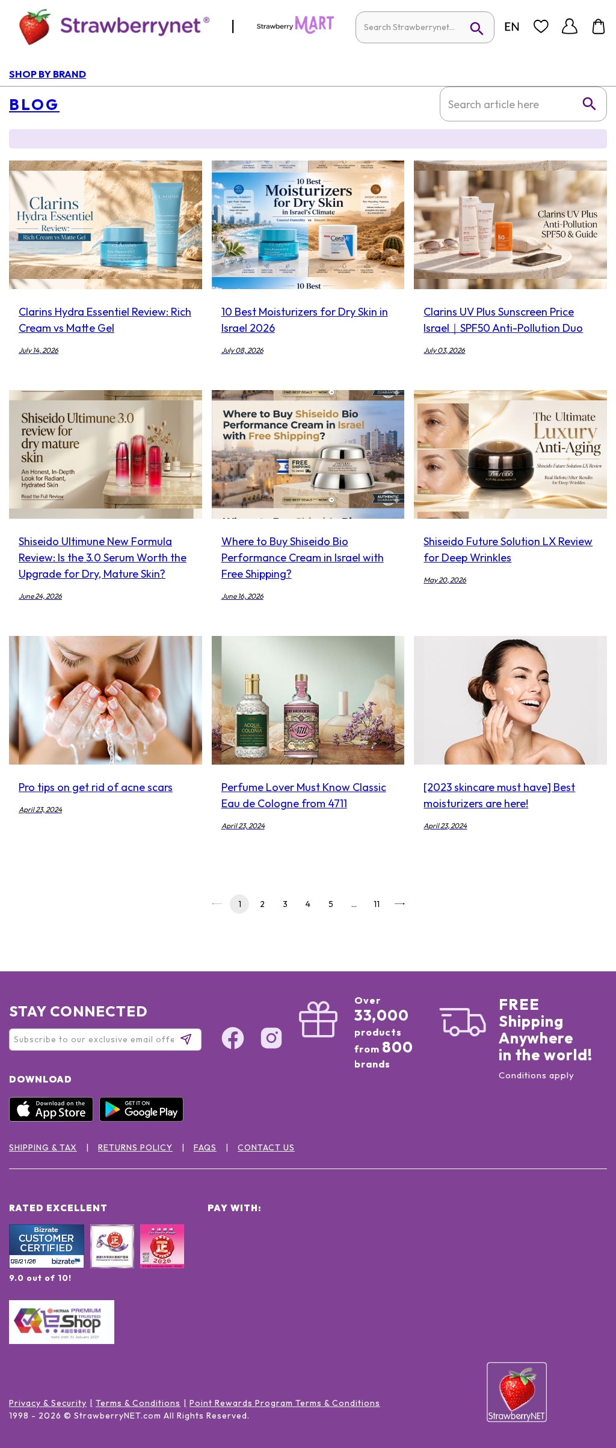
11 (377, 904)
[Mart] (295, 31)
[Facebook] (233, 1040)
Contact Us (266, 1147)
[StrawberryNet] (109, 26)
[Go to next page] (399, 904)
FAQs (205, 1147)
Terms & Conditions (138, 1403)
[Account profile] (569, 26)
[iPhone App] (54, 1118)
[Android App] (144, 1118)
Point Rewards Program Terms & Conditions (284, 1403)
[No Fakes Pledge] (162, 1259)
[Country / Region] (512, 26)
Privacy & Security (48, 1403)
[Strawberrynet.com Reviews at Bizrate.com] (46, 1265)
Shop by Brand (47, 74)
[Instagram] (271, 1040)
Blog (34, 104)
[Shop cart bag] (598, 26)
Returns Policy (135, 1147)
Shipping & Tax (43, 1147)
